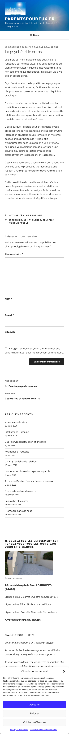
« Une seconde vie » (16, 422)
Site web (10, 332)
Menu (36, 35)
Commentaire (14, 254)
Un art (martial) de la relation (21, 461)
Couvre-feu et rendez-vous (20, 491)
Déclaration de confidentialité (43, 729)
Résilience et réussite (17, 451)
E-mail (9, 315)
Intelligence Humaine (17, 432)
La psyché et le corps (17, 501)
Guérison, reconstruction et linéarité (25, 441)
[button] (64, 671)
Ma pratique (34, 215)
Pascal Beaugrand (46, 47)
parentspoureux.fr (30, 19)
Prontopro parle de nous (18, 510)
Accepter (34, 704)
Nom (8, 298)
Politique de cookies (19, 729)
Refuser (34, 713)
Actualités (16, 215)
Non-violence (32, 220)
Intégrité (15, 220)
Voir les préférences (34, 722)
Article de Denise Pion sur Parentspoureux (29, 481)
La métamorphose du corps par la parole (27, 471)
